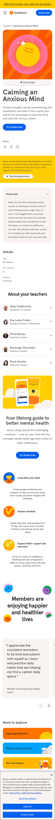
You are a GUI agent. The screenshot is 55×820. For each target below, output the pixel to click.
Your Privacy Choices (27, 798)
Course (7, 25)
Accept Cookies (27, 814)
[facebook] (11, 146)
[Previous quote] (41, 705)
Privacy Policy (15, 793)
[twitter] (17, 146)
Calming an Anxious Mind (25, 25)
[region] (27, 795)
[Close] (52, 775)
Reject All (27, 806)
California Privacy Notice (31, 793)
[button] (5, 146)
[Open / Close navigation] (5, 12)
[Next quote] (49, 705)
